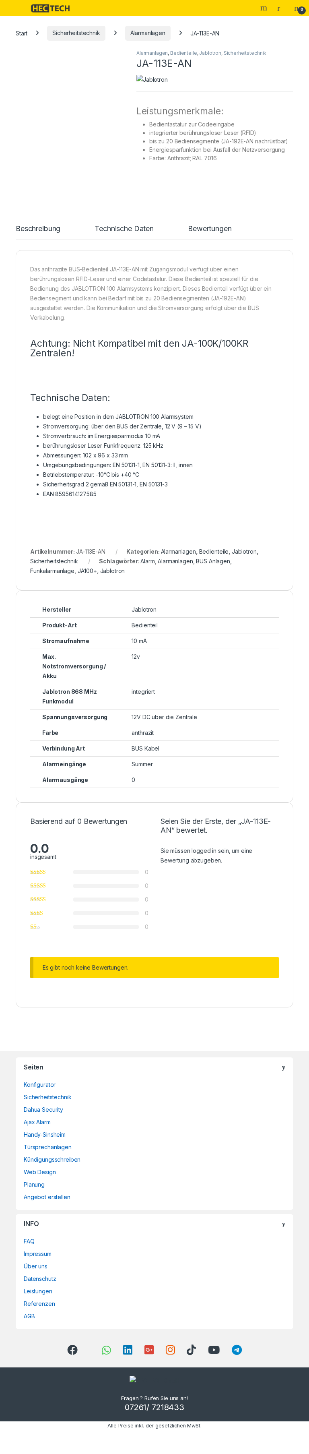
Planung (34, 1184)
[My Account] (281, 7)
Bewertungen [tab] (209, 229)
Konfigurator (40, 1084)
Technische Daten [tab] (124, 229)
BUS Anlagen (213, 561)
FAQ (29, 1241)
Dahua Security (43, 1109)
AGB (29, 1316)
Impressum (38, 1253)
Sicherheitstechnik (76, 32)
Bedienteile (183, 53)
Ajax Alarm (37, 1122)
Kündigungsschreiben (52, 1159)
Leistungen (38, 1291)
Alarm (147, 561)
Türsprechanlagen (48, 1147)
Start (21, 32)
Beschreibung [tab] (38, 229)
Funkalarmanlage (52, 570)
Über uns (35, 1266)
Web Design (40, 1172)
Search (264, 7)
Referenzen (39, 1303)
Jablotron (210, 53)
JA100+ (87, 570)
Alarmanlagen (147, 32)
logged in (204, 850)
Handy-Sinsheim (45, 1134)
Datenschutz (40, 1278)
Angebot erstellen (47, 1196)
